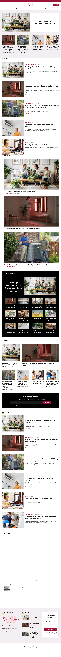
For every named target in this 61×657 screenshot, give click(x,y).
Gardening (23, 8)
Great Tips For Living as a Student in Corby (53, 47)
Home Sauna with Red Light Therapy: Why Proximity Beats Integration (8, 48)
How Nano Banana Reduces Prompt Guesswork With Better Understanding (37, 319)
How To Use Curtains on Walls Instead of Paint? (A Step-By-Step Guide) (22, 580)
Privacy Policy (38, 405)
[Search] (58, 1)
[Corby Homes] (30, 4)
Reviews (45, 8)
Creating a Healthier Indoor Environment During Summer (44, 22)
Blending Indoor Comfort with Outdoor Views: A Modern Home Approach (10, 319)
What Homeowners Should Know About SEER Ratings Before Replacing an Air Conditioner (23, 49)
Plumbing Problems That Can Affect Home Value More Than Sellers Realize (52, 384)
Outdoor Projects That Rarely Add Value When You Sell (37, 331)
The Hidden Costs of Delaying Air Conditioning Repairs (38, 48)
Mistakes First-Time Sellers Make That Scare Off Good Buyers (51, 331)
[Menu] (2, 4)
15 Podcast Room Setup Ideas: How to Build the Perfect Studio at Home (27, 599)
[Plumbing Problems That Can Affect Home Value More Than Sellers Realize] (52, 375)
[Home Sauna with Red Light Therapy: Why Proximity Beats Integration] (8, 40)
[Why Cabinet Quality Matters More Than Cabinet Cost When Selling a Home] (50, 301)
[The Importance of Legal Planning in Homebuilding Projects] (10, 326)
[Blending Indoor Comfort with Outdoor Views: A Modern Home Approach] (10, 313)
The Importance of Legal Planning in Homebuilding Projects (10, 331)
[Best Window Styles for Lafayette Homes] (37, 301)
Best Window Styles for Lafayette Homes (37, 306)
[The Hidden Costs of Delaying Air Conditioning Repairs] (38, 40)
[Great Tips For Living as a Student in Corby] (52, 40)
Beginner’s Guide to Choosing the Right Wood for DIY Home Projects (24, 319)
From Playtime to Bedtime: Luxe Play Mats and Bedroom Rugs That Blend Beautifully (24, 331)
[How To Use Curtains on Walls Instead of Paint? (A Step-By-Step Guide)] (31, 557)
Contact (34, 650)
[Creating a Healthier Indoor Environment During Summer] (16, 22)
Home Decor (16, 8)
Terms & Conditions (25, 650)
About (8, 650)
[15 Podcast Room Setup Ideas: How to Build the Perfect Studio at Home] (7, 600)
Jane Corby (6, 52)
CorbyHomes (5, 625)
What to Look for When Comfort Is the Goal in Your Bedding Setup (23, 306)
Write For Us (50, 650)
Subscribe (56, 4)
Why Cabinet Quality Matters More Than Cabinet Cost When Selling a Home (50, 306)
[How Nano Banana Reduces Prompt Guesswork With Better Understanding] (37, 313)
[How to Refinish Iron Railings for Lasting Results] (50, 313)
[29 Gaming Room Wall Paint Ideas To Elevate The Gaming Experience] (7, 594)
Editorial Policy (42, 650)
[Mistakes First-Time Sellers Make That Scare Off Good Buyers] (50, 326)
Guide (26, 142)
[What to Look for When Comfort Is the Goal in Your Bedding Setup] (23, 301)
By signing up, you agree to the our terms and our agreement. (31, 405)
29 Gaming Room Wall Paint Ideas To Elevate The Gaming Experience (26, 593)
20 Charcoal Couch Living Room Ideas (19, 587)
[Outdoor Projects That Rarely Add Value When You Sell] (37, 326)
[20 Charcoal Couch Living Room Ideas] (7, 588)
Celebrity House (39, 8)
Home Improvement (31, 8)
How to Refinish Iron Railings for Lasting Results (51, 319)
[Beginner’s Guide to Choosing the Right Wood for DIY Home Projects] (23, 313)
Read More (27, 75)
